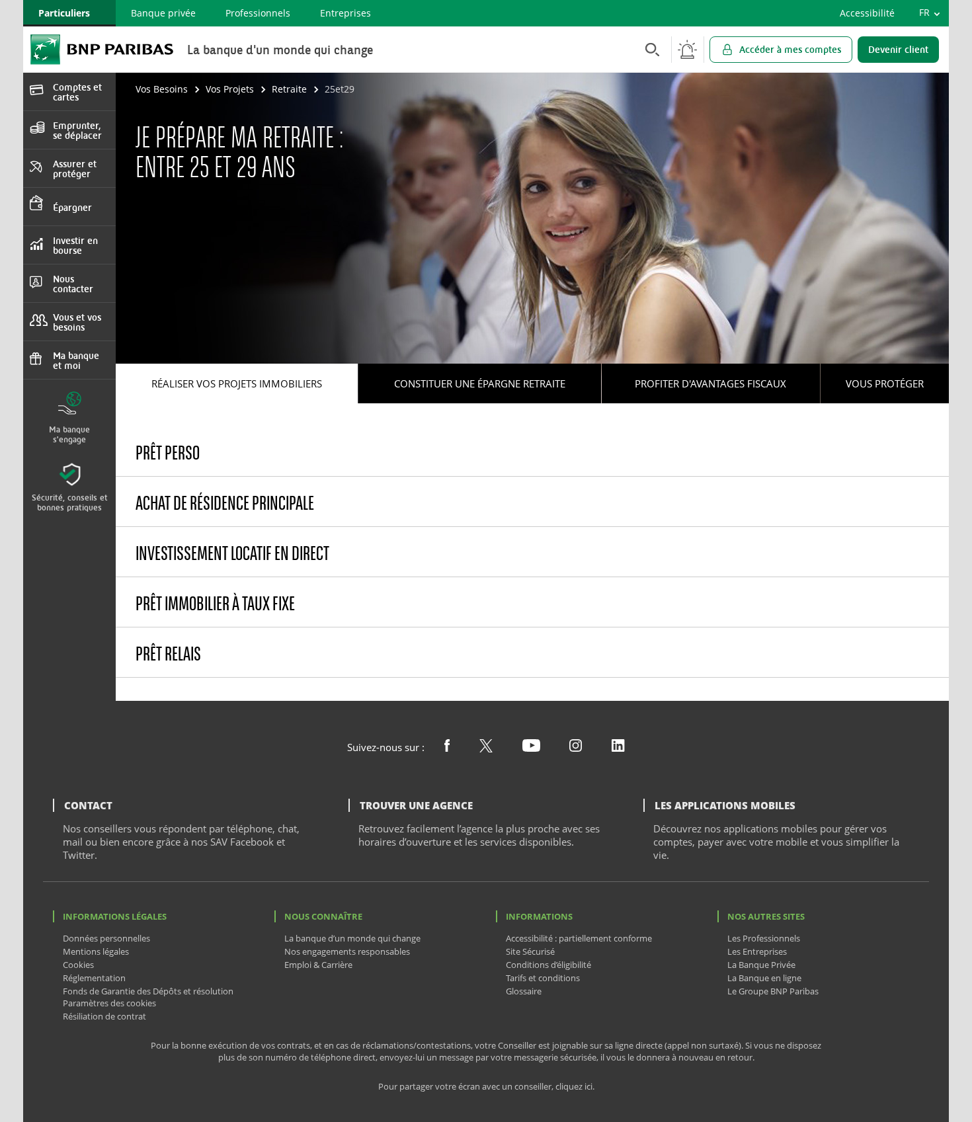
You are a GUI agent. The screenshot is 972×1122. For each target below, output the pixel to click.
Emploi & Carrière (318, 965)
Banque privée (163, 13)
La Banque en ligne (764, 978)
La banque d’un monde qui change (352, 938)
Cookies (78, 965)
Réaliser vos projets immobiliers (236, 383)
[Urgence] (687, 49)
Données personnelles (106, 938)
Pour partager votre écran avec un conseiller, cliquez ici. (486, 1086)
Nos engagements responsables (347, 951)
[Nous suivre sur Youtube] (531, 747)
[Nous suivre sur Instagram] (575, 747)
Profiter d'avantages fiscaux (710, 383)
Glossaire (524, 991)
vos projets (230, 89)
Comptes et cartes (77, 91)
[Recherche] (648, 49)
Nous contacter (73, 283)
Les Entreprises (757, 951)
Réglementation (94, 978)
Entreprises (345, 13)
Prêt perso (168, 452)
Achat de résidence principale (225, 503)
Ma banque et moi (76, 360)
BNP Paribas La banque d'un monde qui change (102, 49)
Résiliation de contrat (104, 1016)
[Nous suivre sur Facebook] (447, 747)
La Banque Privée (761, 965)
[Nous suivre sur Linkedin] (618, 747)
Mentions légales (96, 951)
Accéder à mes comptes (790, 49)
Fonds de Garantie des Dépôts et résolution (148, 991)
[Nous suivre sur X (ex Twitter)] (486, 748)
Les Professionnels (763, 938)
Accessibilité (867, 13)
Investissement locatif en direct (232, 553)
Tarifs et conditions (543, 978)
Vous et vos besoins (77, 322)
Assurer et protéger (75, 168)
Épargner (72, 207)
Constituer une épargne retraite (479, 383)
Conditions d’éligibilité (548, 965)
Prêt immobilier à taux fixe (215, 603)
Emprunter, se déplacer (77, 130)
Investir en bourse (75, 245)
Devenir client (898, 49)
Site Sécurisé (530, 951)
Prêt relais (168, 653)
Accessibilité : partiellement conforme (579, 938)
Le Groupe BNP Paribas (773, 991)
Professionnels (257, 13)
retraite (289, 89)
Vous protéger (885, 383)
